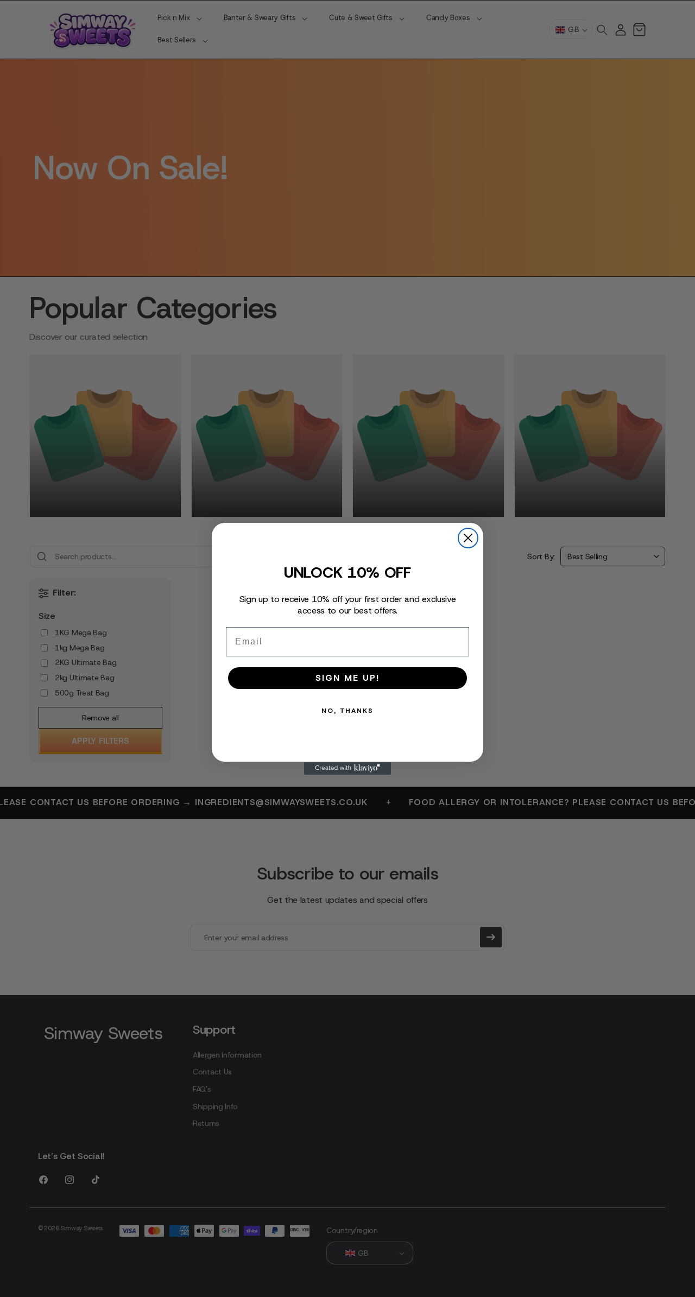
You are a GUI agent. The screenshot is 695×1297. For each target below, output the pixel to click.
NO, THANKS (347, 710)
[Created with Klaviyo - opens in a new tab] (347, 768)
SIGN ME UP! (347, 678)
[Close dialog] (468, 538)
